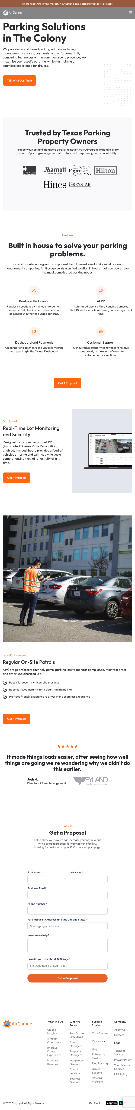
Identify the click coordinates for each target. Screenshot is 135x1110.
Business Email (37, 888)
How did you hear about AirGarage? (48, 958)
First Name (34, 872)
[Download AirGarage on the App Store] (112, 1103)
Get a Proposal (67, 978)
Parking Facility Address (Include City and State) (57, 919)
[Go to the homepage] (17, 1024)
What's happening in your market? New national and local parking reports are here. (67, 3)
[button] (128, 12)
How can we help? (38, 935)
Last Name (76, 872)
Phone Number (37, 903)
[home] (12, 12)
